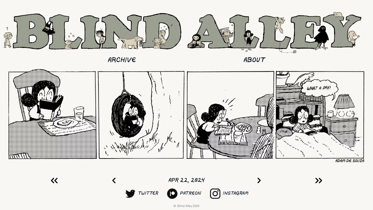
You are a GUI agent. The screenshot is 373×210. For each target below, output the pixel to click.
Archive (122, 60)
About (254, 60)
